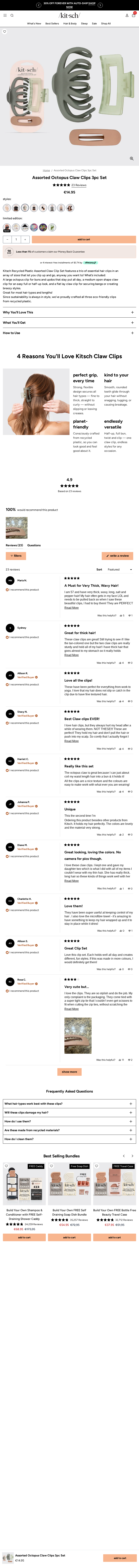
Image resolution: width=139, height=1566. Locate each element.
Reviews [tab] (14, 546)
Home (46, 170)
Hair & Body (70, 23)
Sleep (84, 23)
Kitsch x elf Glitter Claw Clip (52, 227)
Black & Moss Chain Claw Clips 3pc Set (52, 208)
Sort (99, 569)
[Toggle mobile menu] (5, 15)
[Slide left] (38, 5)
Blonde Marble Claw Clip (7, 208)
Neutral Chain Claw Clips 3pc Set (61, 208)
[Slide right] (100, 5)
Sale (94, 23)
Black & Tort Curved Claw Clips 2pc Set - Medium (34, 208)
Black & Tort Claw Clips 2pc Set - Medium (43, 208)
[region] (69, 5)
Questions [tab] (34, 546)
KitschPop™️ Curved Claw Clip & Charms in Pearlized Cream (16, 227)
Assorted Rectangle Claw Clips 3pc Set (70, 208)
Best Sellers (52, 23)
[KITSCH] (69, 15)
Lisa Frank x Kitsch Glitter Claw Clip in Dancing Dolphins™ (34, 227)
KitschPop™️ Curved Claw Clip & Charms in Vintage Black (25, 227)
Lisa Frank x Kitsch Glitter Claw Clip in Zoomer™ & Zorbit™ (43, 227)
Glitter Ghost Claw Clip (7, 227)
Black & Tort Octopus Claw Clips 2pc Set (16, 208)
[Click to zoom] (131, 158)
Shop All (106, 23)
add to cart (120, 1558)
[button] (4, 31)
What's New (34, 23)
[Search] (11, 15)
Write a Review (121, 557)
